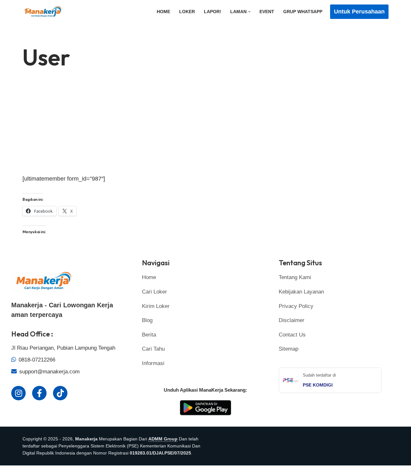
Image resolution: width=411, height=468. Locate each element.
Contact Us (292, 335)
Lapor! (212, 11)
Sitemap (288, 349)
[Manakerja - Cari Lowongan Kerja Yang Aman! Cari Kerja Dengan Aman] (44, 12)
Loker (187, 11)
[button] (249, 12)
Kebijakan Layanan (301, 292)
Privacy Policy (296, 306)
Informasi (153, 363)
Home (163, 11)
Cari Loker (154, 292)
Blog (147, 320)
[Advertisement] (205, 126)
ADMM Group (163, 438)
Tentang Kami (295, 277)
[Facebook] (39, 393)
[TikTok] (60, 393)
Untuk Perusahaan (359, 11)
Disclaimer (291, 320)
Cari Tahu (153, 349)
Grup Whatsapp (302, 11)
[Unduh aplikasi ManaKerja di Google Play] (205, 416)
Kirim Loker (156, 306)
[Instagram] (18, 393)
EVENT (266, 11)
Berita (149, 335)
